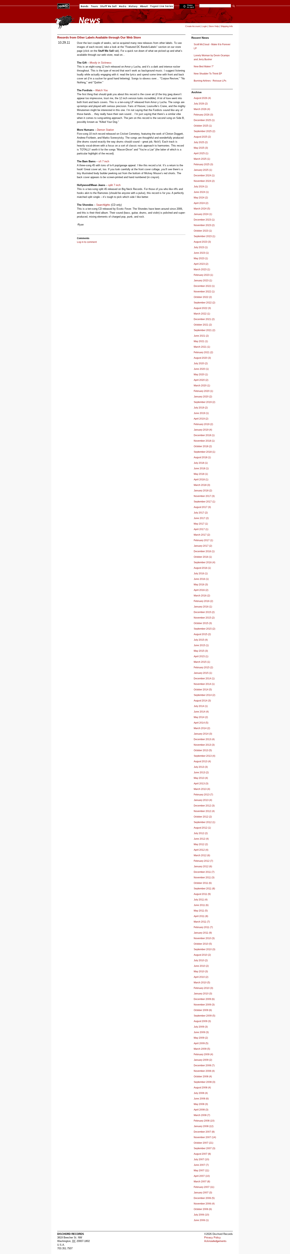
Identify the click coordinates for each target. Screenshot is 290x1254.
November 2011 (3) (204, 877)
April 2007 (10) (202, 1176)
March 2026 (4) (202, 109)
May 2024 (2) (201, 197)
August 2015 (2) (202, 634)
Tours (94, 6)
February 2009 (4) (203, 1054)
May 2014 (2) (201, 717)
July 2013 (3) (201, 767)
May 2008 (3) (201, 1104)
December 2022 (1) (204, 286)
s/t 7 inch (103, 161)
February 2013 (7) (203, 794)
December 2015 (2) (204, 612)
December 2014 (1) (204, 678)
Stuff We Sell (108, 6)
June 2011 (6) (201, 905)
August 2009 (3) (202, 1021)
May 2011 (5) (201, 910)
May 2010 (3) (201, 971)
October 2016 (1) (203, 557)
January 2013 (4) (203, 800)
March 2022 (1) (202, 313)
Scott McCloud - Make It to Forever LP (212, 46)
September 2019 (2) (204, 402)
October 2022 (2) (203, 297)
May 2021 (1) (201, 341)
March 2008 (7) (202, 1115)
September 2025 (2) (204, 131)
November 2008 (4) (204, 1071)
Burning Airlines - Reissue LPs (210, 80)
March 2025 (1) (202, 159)
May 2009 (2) (201, 1037)
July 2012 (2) (201, 833)
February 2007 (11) (204, 1187)
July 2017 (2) (201, 512)
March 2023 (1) (202, 269)
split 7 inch (114, 185)
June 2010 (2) (201, 966)
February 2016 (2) (203, 601)
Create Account (192, 26)
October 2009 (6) (203, 1010)
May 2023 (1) (201, 258)
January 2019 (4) (203, 429)
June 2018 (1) (201, 468)
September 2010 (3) (204, 949)
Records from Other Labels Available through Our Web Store (99, 37)
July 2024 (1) (201, 186)
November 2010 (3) (204, 938)
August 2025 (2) (202, 136)
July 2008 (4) (201, 1093)
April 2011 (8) (201, 916)
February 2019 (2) (203, 424)
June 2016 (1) (201, 579)
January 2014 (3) (203, 733)
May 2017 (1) (201, 523)
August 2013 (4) (202, 761)
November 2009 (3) (204, 1004)
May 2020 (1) (201, 374)
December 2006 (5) (204, 1198)
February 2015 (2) (203, 667)
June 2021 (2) (201, 335)
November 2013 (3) (204, 744)
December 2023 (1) (204, 219)
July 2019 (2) (201, 407)
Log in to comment (87, 242)
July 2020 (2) (201, 363)
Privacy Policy (212, 1237)
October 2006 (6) (203, 1209)
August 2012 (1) (202, 827)
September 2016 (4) (204, 562)
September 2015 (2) (204, 628)
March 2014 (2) (202, 728)
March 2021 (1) (202, 346)
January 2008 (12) (203, 1126)
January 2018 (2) (203, 490)
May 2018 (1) (201, 474)
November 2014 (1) (204, 684)
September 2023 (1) (204, 236)
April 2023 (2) (201, 264)
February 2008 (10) (204, 1120)
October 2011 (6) (203, 883)
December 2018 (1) (204, 435)
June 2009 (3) (201, 1032)
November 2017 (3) (204, 496)
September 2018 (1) (204, 452)
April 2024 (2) (201, 203)
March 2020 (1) (202, 385)
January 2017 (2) (203, 545)
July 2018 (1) (201, 463)
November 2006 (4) (204, 1203)
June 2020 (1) (201, 369)
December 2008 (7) (204, 1065)
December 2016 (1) (204, 551)
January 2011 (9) (203, 932)
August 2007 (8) (202, 1154)
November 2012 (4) (204, 811)
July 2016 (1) (201, 573)
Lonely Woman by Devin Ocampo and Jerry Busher (212, 57)
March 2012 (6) (202, 855)
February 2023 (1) (203, 275)
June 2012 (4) (201, 838)
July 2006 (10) (201, 1214)
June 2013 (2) (201, 772)
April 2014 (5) (201, 722)
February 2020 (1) (203, 391)
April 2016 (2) (201, 590)
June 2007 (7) (201, 1165)
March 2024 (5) (202, 208)
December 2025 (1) (204, 120)
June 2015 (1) (201, 645)
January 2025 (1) (203, 170)
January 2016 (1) (203, 606)
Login (204, 26)
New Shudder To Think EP (208, 73)
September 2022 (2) (204, 302)
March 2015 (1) (202, 662)
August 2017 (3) (202, 507)
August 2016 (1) (202, 568)
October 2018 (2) (203, 446)
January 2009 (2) (203, 1060)
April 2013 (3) (201, 783)
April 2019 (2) (201, 418)
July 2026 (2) (201, 103)
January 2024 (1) (203, 214)
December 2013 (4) (204, 739)
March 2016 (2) (202, 595)
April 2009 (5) (201, 1043)
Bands (84, 6)
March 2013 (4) (202, 789)
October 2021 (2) (203, 324)
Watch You (101, 90)
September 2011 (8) (204, 888)
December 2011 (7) (204, 872)
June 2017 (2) (201, 518)
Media (122, 6)
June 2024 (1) (201, 192)
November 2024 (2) (204, 181)
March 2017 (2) (202, 534)
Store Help (214, 26)
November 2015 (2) (204, 617)
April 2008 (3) (201, 1109)
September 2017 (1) (204, 501)
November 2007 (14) (205, 1137)
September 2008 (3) (204, 1082)
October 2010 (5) (203, 943)
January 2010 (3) (203, 993)
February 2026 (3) (203, 114)
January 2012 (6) (203, 866)
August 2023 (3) (202, 241)
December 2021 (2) (204, 319)
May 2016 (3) (201, 584)
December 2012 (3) (204, 805)
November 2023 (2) (204, 225)
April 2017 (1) (201, 529)
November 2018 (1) (204, 440)
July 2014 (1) (201, 706)
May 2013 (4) (201, 778)
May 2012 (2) (201, 844)
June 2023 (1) (201, 253)
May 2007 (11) (201, 1170)
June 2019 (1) (201, 413)
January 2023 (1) (203, 280)
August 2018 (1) (202, 457)
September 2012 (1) (204, 822)
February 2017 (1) (203, 540)
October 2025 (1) (203, 125)
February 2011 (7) (203, 927)
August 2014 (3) (202, 700)
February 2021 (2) (203, 352)
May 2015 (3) (201, 651)
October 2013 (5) (203, 750)
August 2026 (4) (202, 98)
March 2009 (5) (202, 1049)
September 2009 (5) (204, 1015)
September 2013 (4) (204, 756)
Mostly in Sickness (100, 62)
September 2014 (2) (204, 695)
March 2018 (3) (202, 485)
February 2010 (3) (203, 988)
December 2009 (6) (204, 999)
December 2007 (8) (204, 1131)
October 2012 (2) (203, 816)
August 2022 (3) (202, 308)
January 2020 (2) (203, 396)
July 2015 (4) (201, 639)
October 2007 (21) (203, 1142)
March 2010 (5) (202, 982)
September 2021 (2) (204, 330)
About (144, 6)
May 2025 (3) (201, 147)
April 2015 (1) (201, 656)
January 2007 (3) (203, 1192)
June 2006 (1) (201, 1220)
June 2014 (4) (201, 711)
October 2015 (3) (203, 623)
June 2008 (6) (201, 1098)
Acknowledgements (215, 1241)
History (133, 6)
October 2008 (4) (203, 1076)
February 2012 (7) (203, 861)
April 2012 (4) (201, 850)
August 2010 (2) (202, 955)
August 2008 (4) (202, 1087)
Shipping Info (227, 26)
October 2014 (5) (203, 689)
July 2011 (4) (201, 899)
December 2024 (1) (204, 175)
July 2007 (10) (201, 1159)
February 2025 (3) (203, 164)
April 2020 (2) (201, 380)
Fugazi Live (161, 6)
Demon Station (105, 129)
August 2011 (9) (202, 894)
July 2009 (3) (201, 1026)
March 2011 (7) (202, 921)
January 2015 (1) (203, 673)
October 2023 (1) (203, 230)
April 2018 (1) (201, 479)
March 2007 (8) (202, 1181)
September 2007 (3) (204, 1148)
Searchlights (103, 204)
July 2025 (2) (201, 142)
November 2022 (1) (204, 291)
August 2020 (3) (202, 358)
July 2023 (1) (201, 247)
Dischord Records (63, 5)
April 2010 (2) (201, 977)
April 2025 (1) (201, 153)
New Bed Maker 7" (204, 66)
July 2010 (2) (201, 960)
